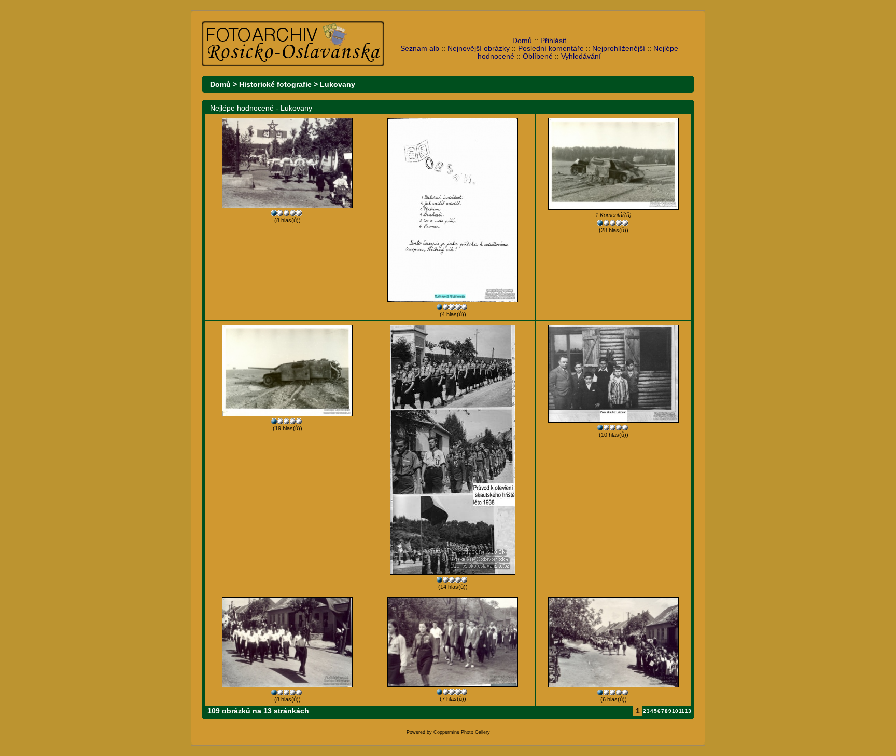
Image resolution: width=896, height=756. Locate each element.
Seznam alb (419, 48)
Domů (522, 41)
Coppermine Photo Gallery (461, 732)
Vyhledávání (581, 56)
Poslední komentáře (551, 48)
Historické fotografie (275, 84)
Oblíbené (538, 56)
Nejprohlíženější (618, 48)
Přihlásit (553, 41)
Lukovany (337, 84)
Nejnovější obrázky (478, 48)
